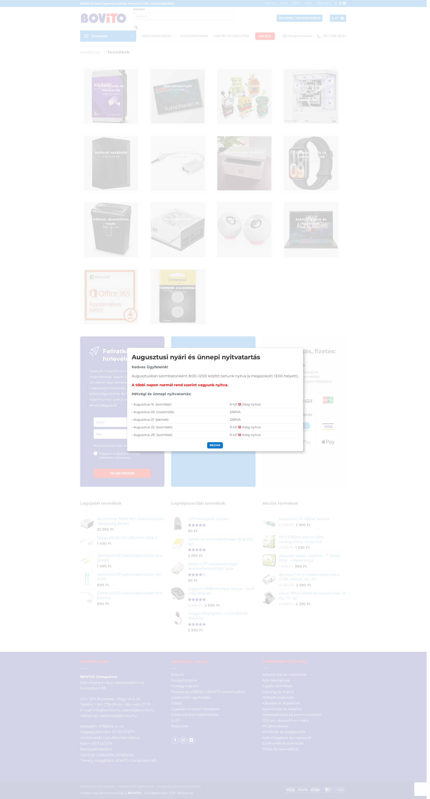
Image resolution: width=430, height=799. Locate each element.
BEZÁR (215, 445)
